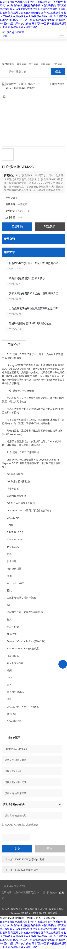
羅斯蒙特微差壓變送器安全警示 (27, 278)
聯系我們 (49, 226)
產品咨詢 (17, 226)
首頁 (21, 84)
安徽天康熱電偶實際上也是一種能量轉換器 (33, 293)
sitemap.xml (39, 912)
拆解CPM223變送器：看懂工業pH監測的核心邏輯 (35, 263)
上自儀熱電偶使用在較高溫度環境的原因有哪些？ (35, 308)
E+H (44, 84)
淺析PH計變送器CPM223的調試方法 (30, 323)
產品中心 (32, 84)
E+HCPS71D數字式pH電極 (29, 859)
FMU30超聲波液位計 (26, 869)
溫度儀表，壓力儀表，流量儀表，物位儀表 (39, 64)
